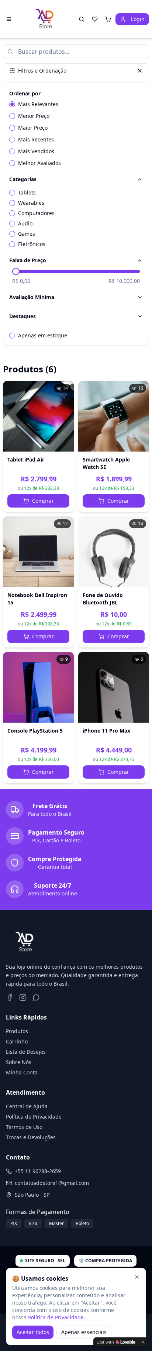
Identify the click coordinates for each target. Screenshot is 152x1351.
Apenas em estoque (42, 335)
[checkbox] (12, 193)
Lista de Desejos (26, 1051)
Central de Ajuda (27, 1106)
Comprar (43, 500)
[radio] (12, 104)
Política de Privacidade (34, 1116)
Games (26, 233)
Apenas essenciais (84, 1332)
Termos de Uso (24, 1126)
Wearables (31, 202)
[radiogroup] (76, 134)
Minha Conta (22, 1072)
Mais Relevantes (38, 104)
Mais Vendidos (36, 151)
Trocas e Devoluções (31, 1137)
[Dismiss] (143, 1342)
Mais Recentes (36, 139)
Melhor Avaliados (39, 162)
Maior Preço (33, 127)
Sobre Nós (18, 1062)
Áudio (25, 223)
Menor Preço (33, 115)
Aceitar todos (33, 1332)
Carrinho (17, 1041)
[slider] (16, 271)
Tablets (27, 192)
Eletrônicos (31, 244)
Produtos (17, 1031)
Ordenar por (25, 93)
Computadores (36, 213)
